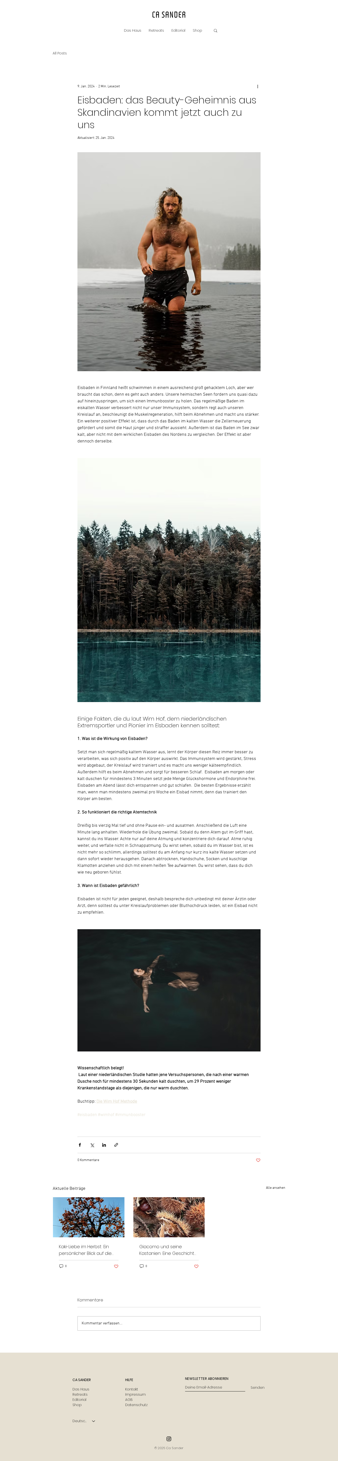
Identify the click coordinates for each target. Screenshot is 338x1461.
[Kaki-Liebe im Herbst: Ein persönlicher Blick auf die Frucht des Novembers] (88, 1217)
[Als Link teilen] (116, 1145)
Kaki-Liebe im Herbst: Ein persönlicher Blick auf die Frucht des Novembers (85, 1250)
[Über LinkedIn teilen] (104, 1145)
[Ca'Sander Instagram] (169, 1439)
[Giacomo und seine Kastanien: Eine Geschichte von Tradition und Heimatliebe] (169, 1217)
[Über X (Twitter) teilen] (92, 1145)
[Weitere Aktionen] (258, 86)
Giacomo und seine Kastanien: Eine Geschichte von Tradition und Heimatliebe (168, 1250)
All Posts (60, 53)
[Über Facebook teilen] (79, 1145)
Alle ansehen (275, 1188)
